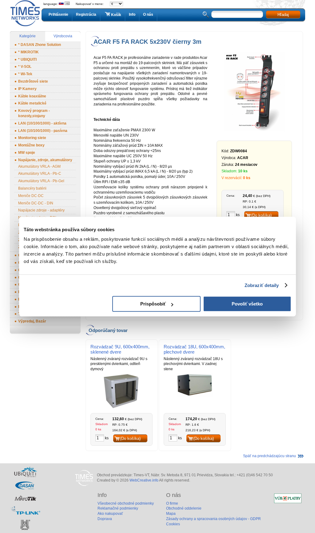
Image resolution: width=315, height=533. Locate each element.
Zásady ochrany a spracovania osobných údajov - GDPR (213, 519)
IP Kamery (27, 89)
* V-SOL (24, 66)
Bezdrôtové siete (33, 81)
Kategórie (27, 36)
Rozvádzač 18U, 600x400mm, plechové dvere (194, 349)
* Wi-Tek (25, 74)
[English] (67, 4)
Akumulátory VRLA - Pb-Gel (41, 181)
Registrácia (86, 14)
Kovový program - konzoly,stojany (34, 113)
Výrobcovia (63, 36)
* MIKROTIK (28, 52)
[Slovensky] (61, 4)
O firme (172, 503)
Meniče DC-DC (31, 196)
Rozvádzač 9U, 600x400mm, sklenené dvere (120, 349)
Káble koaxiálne (32, 96)
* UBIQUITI (27, 59)
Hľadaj (283, 14)
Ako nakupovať (110, 513)
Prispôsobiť (153, 303)
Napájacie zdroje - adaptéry (41, 210)
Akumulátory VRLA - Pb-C (39, 173)
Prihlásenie (58, 14)
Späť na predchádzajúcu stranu (269, 456)
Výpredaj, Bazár (32, 321)
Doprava (105, 519)
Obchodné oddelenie (183, 508)
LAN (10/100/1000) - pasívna (42, 131)
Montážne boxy (31, 145)
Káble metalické (32, 103)
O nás (148, 14)
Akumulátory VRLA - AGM (39, 166)
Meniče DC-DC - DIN (35, 203)
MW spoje (26, 152)
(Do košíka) (261, 215)
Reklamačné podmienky (118, 508)
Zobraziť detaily (262, 285)
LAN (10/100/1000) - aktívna (42, 123)
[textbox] (237, 14)
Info (132, 14)
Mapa (171, 513)
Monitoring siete (32, 138)
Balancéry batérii (32, 188)
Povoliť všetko (247, 303)
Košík (116, 15)
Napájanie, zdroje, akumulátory (45, 160)
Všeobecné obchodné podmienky (126, 503)
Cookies (173, 524)
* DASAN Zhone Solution (39, 45)
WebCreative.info (144, 480)
